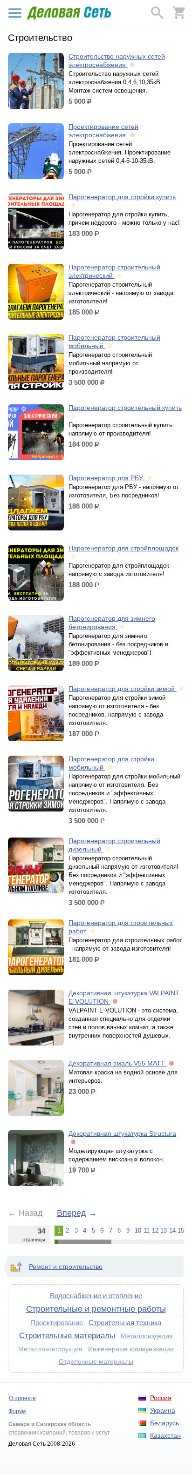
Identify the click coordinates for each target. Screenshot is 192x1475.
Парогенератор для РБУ (107, 478)
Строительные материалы (67, 1335)
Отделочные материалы (96, 1361)
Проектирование (56, 1323)
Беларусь (164, 1423)
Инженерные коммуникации (131, 1349)
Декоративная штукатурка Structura (122, 1133)
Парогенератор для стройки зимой (123, 688)
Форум (17, 1411)
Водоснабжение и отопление (96, 1296)
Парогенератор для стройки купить (122, 197)
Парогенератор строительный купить (125, 407)
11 (146, 1230)
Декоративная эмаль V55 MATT (118, 1063)
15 (181, 1230)
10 (137, 1230)
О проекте (22, 1398)
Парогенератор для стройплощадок (123, 548)
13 (163, 1230)
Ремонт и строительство (66, 1266)
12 (155, 1230)
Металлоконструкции (50, 1349)
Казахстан (165, 1435)
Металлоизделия (147, 1336)
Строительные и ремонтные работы (96, 1309)
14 (172, 1230)
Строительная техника (125, 1323)
